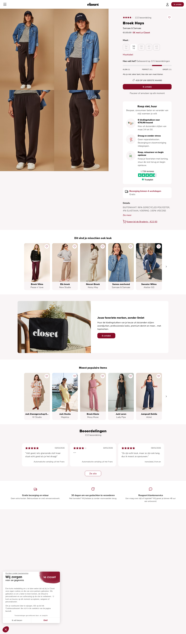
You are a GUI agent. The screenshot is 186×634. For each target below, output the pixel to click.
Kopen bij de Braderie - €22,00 (142, 221)
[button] (5, 629)
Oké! (45, 620)
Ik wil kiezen (17, 620)
